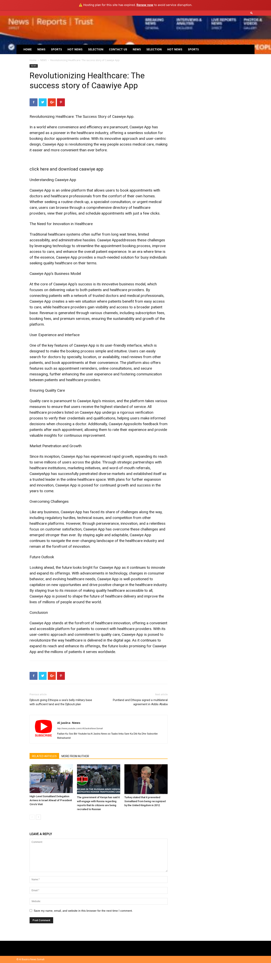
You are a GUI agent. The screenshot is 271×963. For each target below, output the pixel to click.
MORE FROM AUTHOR (75, 756)
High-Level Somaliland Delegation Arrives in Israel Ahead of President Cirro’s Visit (51, 800)
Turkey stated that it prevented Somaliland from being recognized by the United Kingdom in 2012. (145, 801)
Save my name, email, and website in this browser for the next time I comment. (83, 910)
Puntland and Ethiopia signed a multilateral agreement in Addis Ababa (140, 702)
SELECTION (95, 49)
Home (27, 49)
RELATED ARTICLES (44, 756)
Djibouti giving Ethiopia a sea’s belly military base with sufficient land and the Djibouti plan (61, 702)
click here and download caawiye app (66, 169)
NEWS (41, 49)
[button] (252, 12)
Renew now (144, 5)
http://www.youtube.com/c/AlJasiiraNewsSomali (80, 728)
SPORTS (56, 49)
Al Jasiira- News (68, 723)
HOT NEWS (75, 49)
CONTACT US (118, 49)
